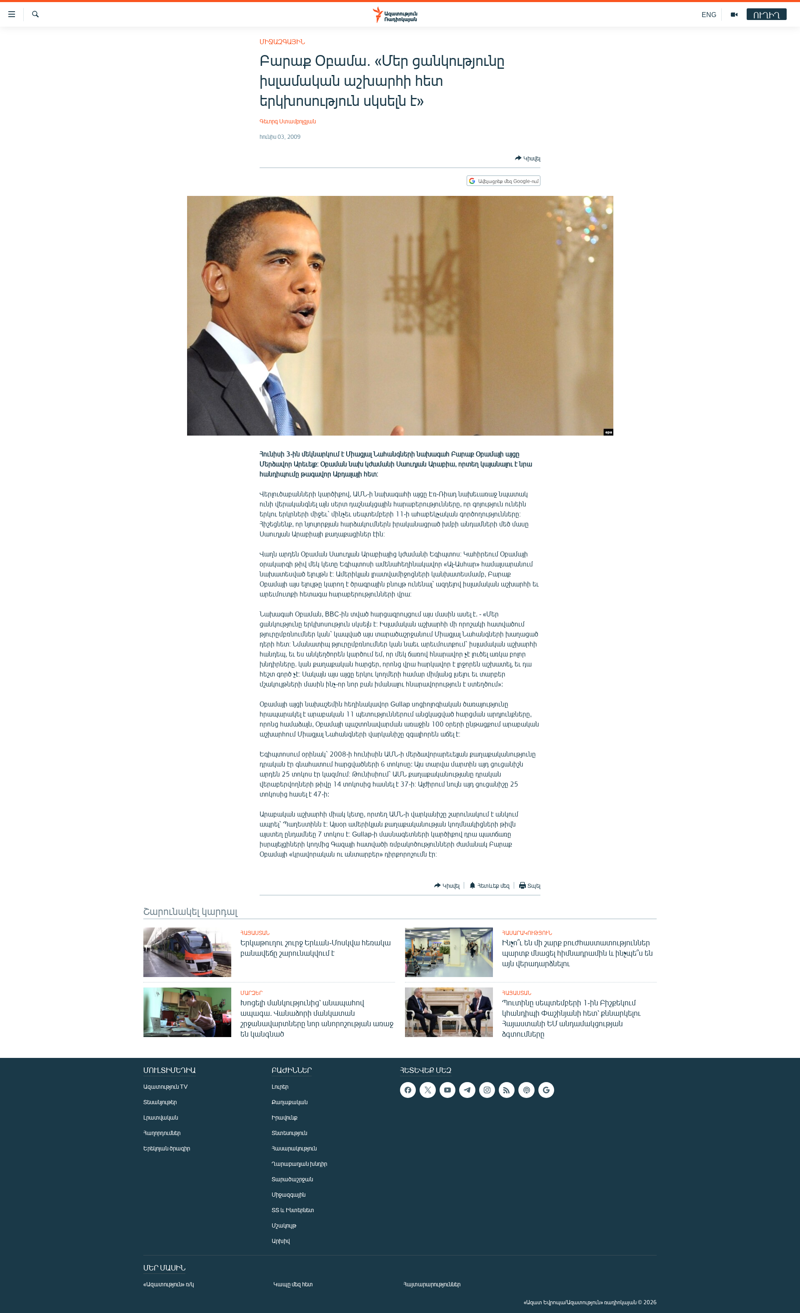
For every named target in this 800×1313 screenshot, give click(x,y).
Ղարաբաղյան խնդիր (299, 1163)
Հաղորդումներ (161, 1132)
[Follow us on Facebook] (408, 1090)
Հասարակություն (527, 933)
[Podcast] (526, 1090)
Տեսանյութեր (160, 1101)
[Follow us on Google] (546, 1090)
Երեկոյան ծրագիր (166, 1148)
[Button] (527, 158)
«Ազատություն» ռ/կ (168, 1284)
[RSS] (507, 1090)
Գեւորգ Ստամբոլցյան (288, 121)
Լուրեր (280, 1086)
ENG (709, 14)
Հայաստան (255, 933)
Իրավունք (285, 1117)
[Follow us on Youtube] (447, 1090)
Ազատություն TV (165, 1086)
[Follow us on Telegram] (467, 1090)
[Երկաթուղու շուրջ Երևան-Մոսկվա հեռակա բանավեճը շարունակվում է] (187, 952)
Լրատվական (160, 1117)
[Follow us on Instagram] (487, 1090)
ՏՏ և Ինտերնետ (293, 1209)
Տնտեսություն (289, 1132)
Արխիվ (281, 1240)
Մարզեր (251, 993)
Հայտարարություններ (431, 1284)
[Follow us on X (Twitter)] (427, 1090)
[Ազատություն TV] (734, 14)
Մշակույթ (284, 1225)
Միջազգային (282, 41)
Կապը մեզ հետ (293, 1284)
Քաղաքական (290, 1101)
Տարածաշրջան (292, 1179)
